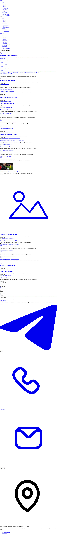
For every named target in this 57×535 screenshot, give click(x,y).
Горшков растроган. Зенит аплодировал (7, 80)
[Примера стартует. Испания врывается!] (6, 107)
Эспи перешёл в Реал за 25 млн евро (6, 128)
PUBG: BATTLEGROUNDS (9, 72)
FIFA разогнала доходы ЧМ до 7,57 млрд (7, 159)
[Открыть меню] (1, 16)
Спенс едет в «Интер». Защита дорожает (7, 115)
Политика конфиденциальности (6, 531)
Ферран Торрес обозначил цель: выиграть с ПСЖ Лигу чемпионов (12, 140)
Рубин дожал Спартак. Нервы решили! (7, 91)
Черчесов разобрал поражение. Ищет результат (8, 97)
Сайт (0, 284)
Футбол (1, 95)
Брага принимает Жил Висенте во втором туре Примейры (10, 171)
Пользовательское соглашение (6, 532)
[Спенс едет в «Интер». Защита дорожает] (6, 113)
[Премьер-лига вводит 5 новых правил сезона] (7, 150)
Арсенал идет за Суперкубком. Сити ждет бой (8, 134)
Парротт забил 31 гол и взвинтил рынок (7, 265)
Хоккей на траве (2, 72)
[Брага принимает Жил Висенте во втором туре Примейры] (6, 169)
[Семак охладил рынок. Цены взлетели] (6, 73)
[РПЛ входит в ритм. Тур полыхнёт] (5, 269)
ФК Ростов (26, 72)
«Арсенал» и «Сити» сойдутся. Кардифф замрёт (8, 234)
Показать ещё (2, 281)
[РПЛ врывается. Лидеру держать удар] (5, 275)
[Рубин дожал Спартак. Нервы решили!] (6, 89)
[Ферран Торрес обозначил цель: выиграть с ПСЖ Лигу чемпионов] (10, 138)
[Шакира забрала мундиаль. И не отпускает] (6, 250)
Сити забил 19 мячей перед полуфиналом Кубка (9, 240)
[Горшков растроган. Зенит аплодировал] (6, 78)
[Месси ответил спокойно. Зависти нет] (6, 144)
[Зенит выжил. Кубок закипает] (4, 84)
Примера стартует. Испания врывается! (7, 109)
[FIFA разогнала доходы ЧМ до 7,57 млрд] (6, 156)
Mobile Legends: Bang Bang (21, 72)
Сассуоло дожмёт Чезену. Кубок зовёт (7, 103)
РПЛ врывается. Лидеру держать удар (7, 277)
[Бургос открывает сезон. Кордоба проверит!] (6, 119)
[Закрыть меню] (3, 33)
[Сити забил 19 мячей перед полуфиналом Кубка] (7, 238)
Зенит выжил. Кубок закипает (5, 85)
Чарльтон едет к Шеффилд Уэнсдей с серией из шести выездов (11, 246)
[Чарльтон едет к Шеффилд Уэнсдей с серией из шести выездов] (9, 244)
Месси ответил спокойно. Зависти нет (7, 146)
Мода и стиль (15, 72)
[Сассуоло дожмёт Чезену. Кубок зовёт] (5, 101)
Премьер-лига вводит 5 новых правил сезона (8, 152)
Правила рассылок (4, 533)
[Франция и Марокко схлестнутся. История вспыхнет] (8, 256)
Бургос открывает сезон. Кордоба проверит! (8, 122)
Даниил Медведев (36, 72)
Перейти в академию (3, 300)
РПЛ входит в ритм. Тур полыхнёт (6, 271)
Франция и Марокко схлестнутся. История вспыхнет (9, 259)
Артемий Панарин (31, 72)
